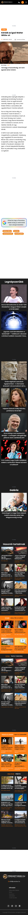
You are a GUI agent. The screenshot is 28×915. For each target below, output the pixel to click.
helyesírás (19, 651)
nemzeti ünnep (4, 826)
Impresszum (11, 894)
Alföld (16, 826)
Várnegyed (3, 751)
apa (7, 560)
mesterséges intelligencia (20, 614)
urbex (16, 768)
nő (11, 578)
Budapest (5, 651)
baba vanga (17, 612)
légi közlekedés (4, 770)
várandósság (7, 579)
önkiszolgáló (17, 790)
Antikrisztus (17, 562)
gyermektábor (20, 768)
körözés (16, 231)
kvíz (2, 634)
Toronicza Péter (20, 39)
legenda (16, 752)
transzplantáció (4, 578)
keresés (8, 790)
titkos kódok (7, 768)
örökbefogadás (18, 579)
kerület (9, 651)
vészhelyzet (3, 769)
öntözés (19, 826)
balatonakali (17, 769)
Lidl (15, 807)
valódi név (8, 634)
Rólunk (10, 892)
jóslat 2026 (23, 612)
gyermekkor (21, 578)
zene (23, 634)
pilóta (12, 768)
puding (18, 809)
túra (2, 560)
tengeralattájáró (22, 751)
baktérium (23, 809)
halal (8, 595)
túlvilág (3, 595)
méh (10, 578)
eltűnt (5, 790)
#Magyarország (18, 824)
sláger (20, 634)
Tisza (25, 826)
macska (3, 612)
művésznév (3, 635)
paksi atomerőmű (8, 807)
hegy (4, 560)
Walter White (7, 231)
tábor (25, 768)
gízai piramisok (22, 595)
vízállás (3, 809)
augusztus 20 (8, 824)
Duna (2, 790)
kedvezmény (21, 791)
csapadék (7, 809)
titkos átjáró (9, 751)
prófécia (16, 613)
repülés (3, 768)
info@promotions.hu (15, 881)
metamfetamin (7, 234)
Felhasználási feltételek (14, 890)
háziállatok (7, 612)
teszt (23, 651)
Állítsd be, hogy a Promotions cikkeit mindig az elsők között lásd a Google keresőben (16, 223)
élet (6, 595)
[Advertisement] (14, 349)
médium (11, 595)
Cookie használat (13, 898)
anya (2, 579)
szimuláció (3, 613)
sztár (4, 634)
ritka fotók (17, 596)
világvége (17, 560)
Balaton (16, 751)
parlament (10, 826)
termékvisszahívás (20, 807)
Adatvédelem (12, 896)
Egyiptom (17, 595)
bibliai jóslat (22, 560)
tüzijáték (3, 824)
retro (18, 634)
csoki (16, 809)
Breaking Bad (19, 234)
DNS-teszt (17, 578)
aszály (23, 824)
